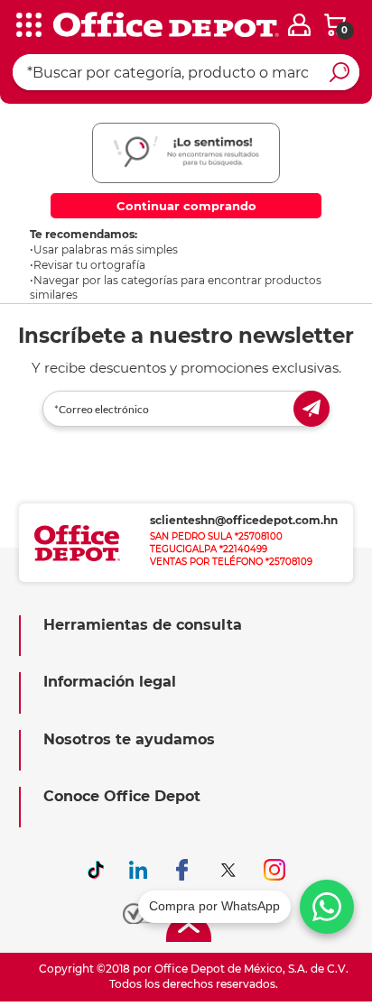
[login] (299, 25)
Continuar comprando (186, 205)
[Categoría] (27, 26)
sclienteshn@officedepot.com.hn (244, 520)
